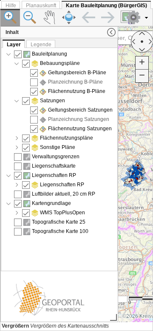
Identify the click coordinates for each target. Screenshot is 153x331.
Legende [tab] (41, 45)
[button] (138, 17)
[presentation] (59, 159)
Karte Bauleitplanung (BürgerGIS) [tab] (106, 5)
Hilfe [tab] (11, 5)
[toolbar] (76, 17)
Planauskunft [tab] (41, 5)
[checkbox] (17, 54)
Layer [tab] (14, 45)
